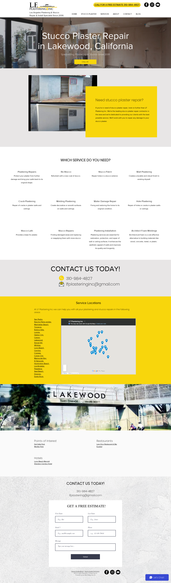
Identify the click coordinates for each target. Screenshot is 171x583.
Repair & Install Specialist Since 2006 (47, 15)
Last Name (91, 513)
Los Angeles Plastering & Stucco (44, 12)
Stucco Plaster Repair (77, 571)
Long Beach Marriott (42, 461)
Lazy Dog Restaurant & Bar (107, 444)
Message (58, 541)
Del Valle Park (39, 444)
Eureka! (99, 447)
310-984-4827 (79, 278)
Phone (90, 527)
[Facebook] (146, 4)
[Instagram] (152, 4)
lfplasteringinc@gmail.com (93, 284)
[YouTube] (158, 4)
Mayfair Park (39, 447)
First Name (59, 513)
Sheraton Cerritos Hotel (43, 464)
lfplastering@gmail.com (85, 495)
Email (57, 527)
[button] (88, 14)
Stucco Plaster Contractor (92, 571)
